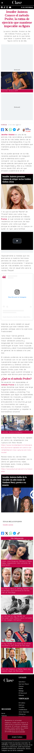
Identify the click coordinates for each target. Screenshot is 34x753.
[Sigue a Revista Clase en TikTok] (5, 7)
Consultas (16, 740)
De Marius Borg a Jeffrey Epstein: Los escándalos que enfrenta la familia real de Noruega (16, 590)
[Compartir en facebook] (2, 129)
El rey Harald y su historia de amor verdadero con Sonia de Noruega (16, 645)
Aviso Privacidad (7, 740)
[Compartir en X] (6, 129)
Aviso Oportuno (24, 712)
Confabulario (23, 709)
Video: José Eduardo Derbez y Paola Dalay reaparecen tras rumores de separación (16, 563)
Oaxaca (21, 686)
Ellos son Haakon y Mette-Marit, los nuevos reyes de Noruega (15, 670)
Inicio (3, 713)
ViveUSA (21, 707)
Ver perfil (27, 131)
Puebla (21, 688)
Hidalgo (21, 691)
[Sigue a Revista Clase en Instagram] (7, 7)
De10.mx (21, 705)
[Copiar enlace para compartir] (18, 129)
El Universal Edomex (23, 694)
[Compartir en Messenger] (14, 129)
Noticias (4, 125)
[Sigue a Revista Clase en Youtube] (10, 7)
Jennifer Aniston (8, 525)
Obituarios (22, 714)
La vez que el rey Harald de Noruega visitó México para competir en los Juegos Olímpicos (16, 618)
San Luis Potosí (24, 684)
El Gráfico (22, 703)
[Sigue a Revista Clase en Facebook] (2, 7)
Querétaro (22, 682)
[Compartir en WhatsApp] (10, 129)
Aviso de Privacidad (18, 731)
